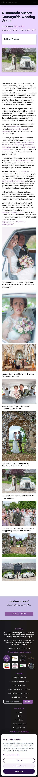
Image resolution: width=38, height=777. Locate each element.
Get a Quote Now (19, 613)
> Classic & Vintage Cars (19, 681)
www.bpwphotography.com (12, 212)
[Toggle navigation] (34, 2)
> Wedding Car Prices (19, 697)
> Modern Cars (19, 685)
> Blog (19, 716)
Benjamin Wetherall (23, 160)
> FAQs (19, 712)
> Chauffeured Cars (19, 724)
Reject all (19, 760)
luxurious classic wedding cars (13, 181)
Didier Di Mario (19, 26)
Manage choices (19, 766)
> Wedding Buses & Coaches (19, 689)
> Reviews (19, 720)
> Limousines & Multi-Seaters (19, 693)
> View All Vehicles (19, 677)
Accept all (19, 771)
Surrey (25, 171)
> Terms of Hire (19, 728)
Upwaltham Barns (13, 127)
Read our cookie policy (11, 755)
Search (27, 702)
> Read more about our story (19, 648)
